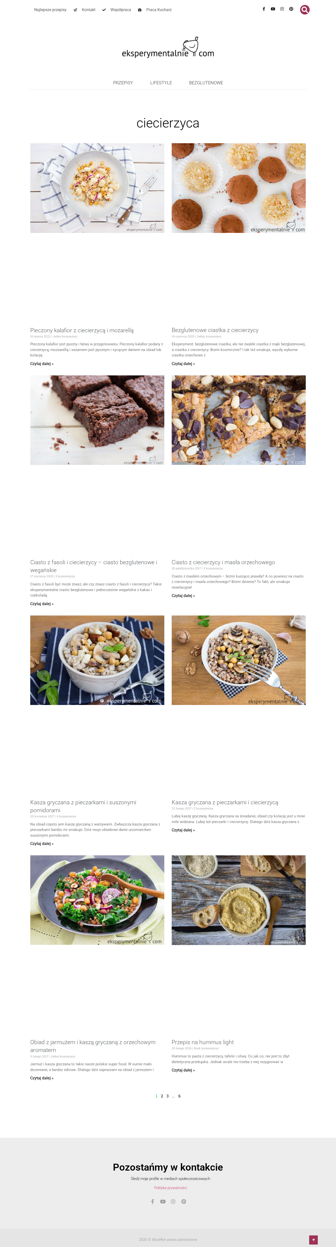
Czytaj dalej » (42, 363)
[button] (305, 10)
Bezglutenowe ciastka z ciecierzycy (215, 330)
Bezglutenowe (206, 82)
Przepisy (123, 82)
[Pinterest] (291, 9)
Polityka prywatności (170, 1188)
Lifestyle (161, 82)
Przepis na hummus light (203, 1042)
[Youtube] (273, 9)
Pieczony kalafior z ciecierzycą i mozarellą (82, 330)
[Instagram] (282, 9)
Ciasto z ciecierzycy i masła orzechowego (223, 562)
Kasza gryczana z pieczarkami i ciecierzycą (225, 802)
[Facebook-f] (264, 9)
